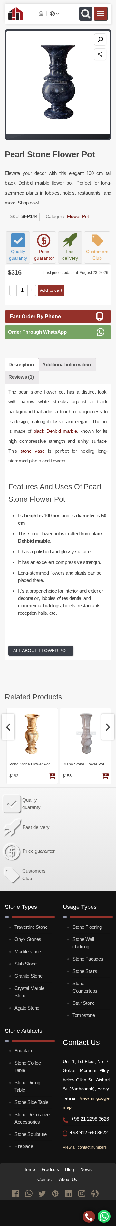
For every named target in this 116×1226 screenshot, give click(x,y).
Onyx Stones (28, 939)
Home (29, 1169)
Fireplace (24, 1146)
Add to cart (51, 290)
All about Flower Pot (41, 650)
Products (50, 1169)
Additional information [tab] (66, 364)
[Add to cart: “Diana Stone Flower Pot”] (105, 776)
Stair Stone (83, 1003)
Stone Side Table (31, 1102)
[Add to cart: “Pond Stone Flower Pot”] (52, 776)
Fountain (23, 1050)
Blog (69, 1169)
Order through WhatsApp (37, 332)
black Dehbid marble (55, 431)
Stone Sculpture (31, 1134)
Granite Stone (29, 976)
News (85, 1169)
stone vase (32, 451)
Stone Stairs (84, 971)
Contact (45, 1179)
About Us (68, 1179)
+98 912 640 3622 (89, 1132)
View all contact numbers (85, 1147)
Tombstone (83, 1015)
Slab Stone (25, 963)
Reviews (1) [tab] (21, 377)
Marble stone (28, 951)
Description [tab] (21, 364)
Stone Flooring (87, 927)
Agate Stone (27, 1008)
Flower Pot (78, 216)
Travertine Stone (31, 927)
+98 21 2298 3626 (90, 1119)
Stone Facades (87, 959)
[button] (100, 39)
